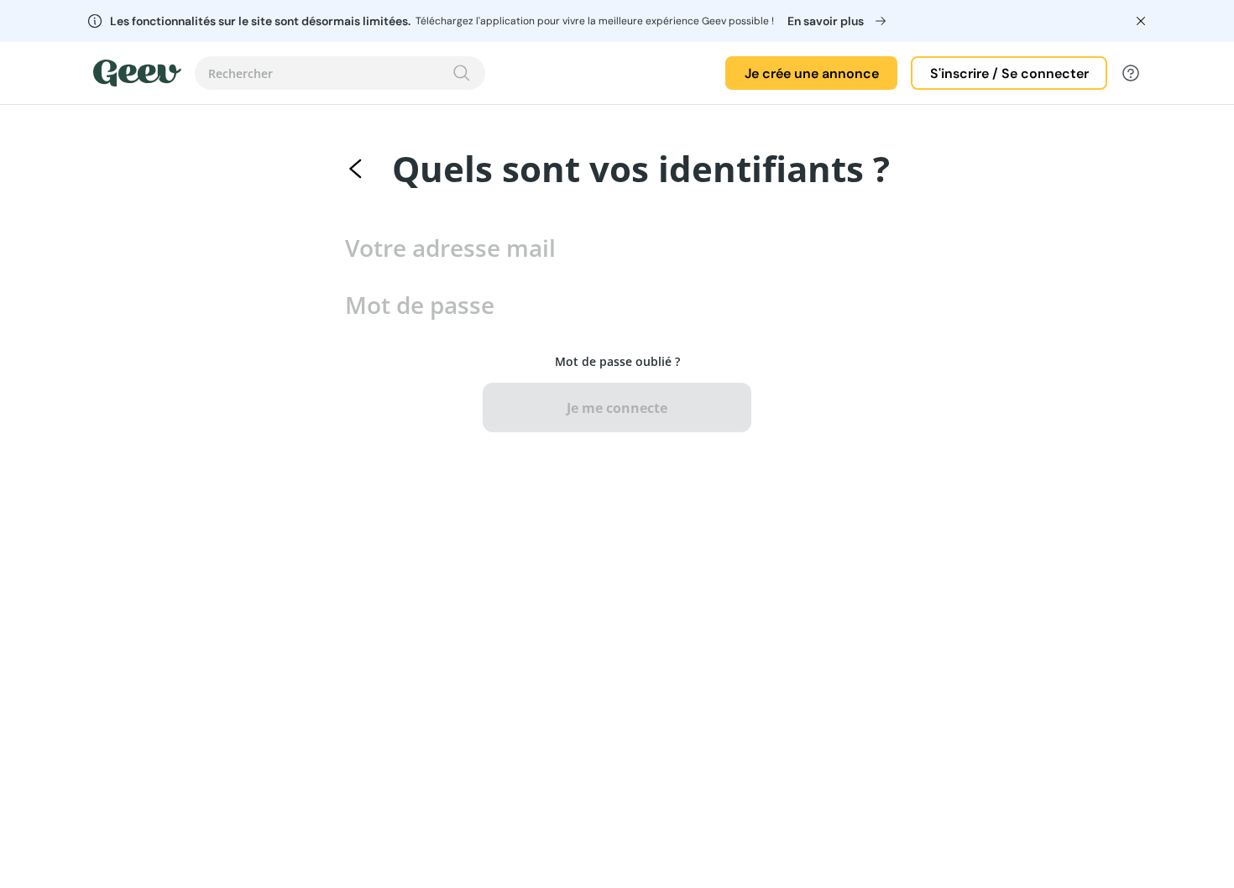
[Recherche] (462, 73)
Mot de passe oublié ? (617, 361)
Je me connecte (617, 408)
